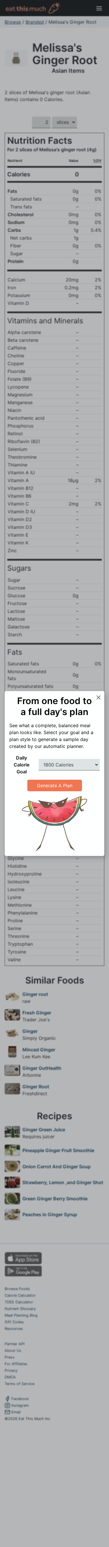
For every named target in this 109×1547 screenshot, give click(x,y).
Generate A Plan (54, 785)
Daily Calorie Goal (21, 765)
